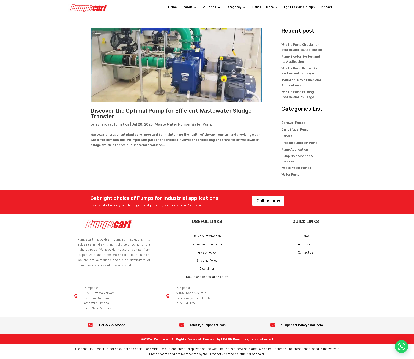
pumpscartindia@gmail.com (302, 325)
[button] (401, 346)
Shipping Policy (207, 261)
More (270, 7)
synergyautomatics (112, 124)
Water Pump (201, 124)
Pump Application (294, 149)
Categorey (233, 7)
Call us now (268, 200)
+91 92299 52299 (112, 325)
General (287, 136)
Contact (326, 7)
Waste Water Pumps (172, 124)
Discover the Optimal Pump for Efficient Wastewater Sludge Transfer (171, 113)
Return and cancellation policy (207, 277)
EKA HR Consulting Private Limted (247, 339)
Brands (187, 7)
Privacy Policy (207, 252)
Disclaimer (207, 269)
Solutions (209, 7)
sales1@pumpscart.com (208, 325)
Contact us (305, 252)
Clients (256, 7)
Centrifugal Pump (295, 129)
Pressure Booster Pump (299, 143)
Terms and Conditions (207, 244)
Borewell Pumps (293, 123)
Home (172, 7)
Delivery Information (207, 236)
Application (305, 244)
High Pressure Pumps (299, 7)
